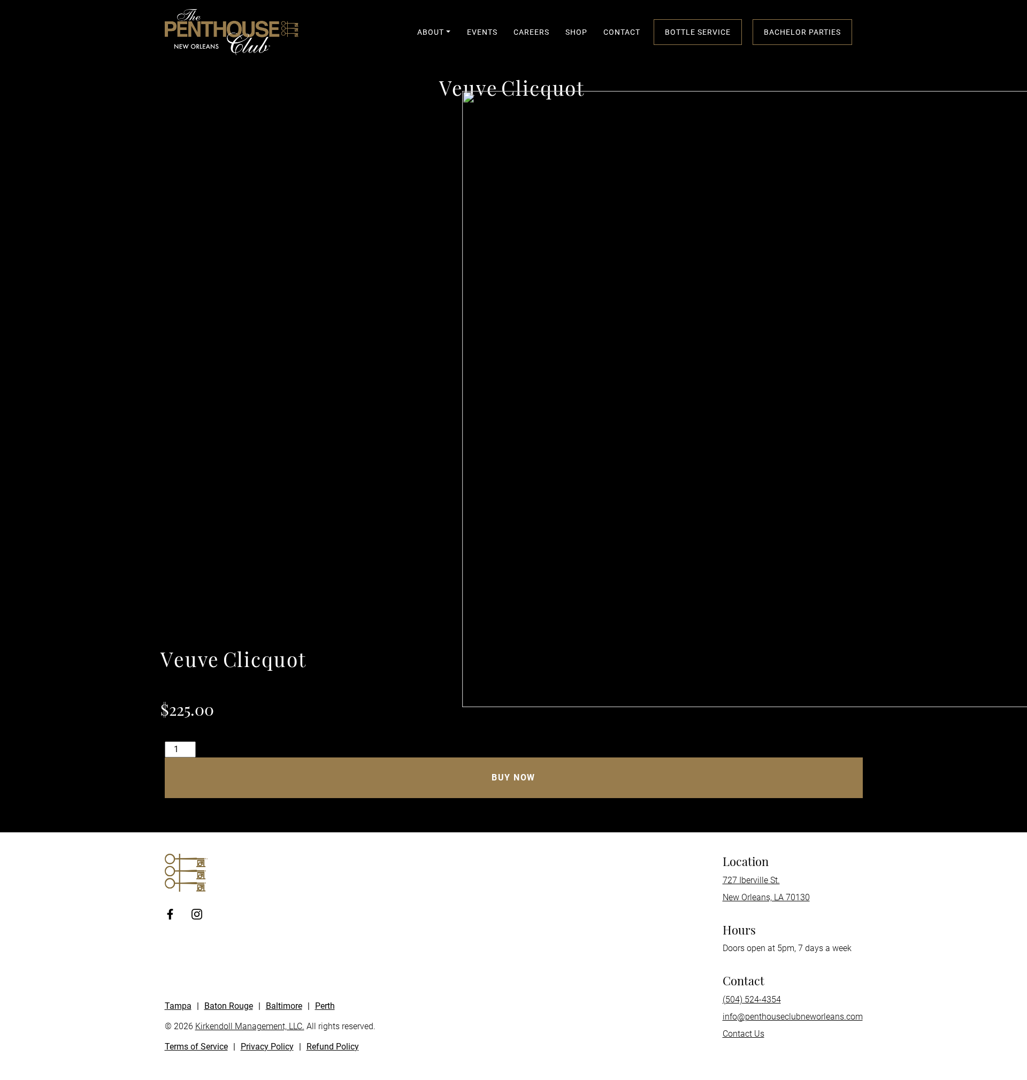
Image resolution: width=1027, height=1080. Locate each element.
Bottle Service (698, 32)
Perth (325, 1006)
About (430, 32)
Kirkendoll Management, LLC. (249, 1026)
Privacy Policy (267, 1046)
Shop (576, 32)
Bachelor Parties (802, 32)
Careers (531, 32)
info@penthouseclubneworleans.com (793, 1017)
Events (482, 32)
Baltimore (284, 1006)
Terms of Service (196, 1046)
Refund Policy (332, 1046)
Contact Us (743, 1034)
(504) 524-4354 (752, 999)
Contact (621, 32)
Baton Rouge (228, 1006)
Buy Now (513, 777)
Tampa (178, 1006)
